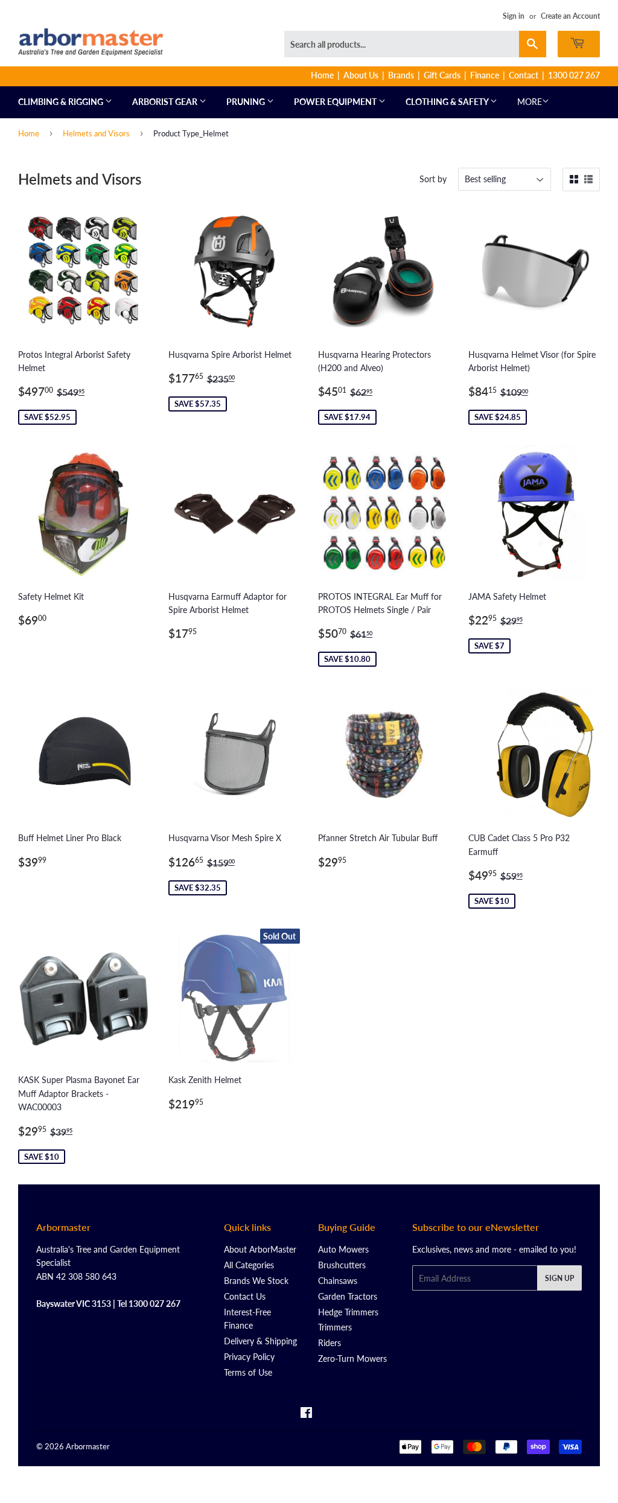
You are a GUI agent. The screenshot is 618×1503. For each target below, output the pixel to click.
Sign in (513, 16)
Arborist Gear (165, 102)
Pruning (246, 102)
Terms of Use (248, 1372)
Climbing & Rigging (61, 102)
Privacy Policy (249, 1357)
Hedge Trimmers (348, 1312)
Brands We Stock (256, 1281)
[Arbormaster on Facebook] (306, 1414)
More (529, 102)
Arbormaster (88, 1446)
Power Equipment (336, 102)
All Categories (249, 1265)
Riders (329, 1343)
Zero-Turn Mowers (352, 1358)
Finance (484, 75)
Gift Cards (442, 75)
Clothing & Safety (448, 102)
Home (322, 75)
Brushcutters (342, 1265)
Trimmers (335, 1327)
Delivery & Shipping (260, 1341)
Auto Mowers (343, 1249)
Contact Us (245, 1296)
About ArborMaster (260, 1249)
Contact (523, 75)
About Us (360, 75)
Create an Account (570, 16)
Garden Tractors (347, 1296)
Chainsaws (337, 1281)
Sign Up (559, 1278)
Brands (401, 75)
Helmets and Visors (96, 133)
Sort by (433, 179)
